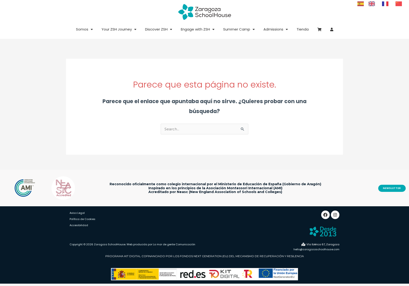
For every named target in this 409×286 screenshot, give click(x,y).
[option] (373, 3)
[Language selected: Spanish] (382, 3)
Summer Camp (236, 29)
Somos (82, 29)
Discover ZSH (156, 29)
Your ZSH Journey (117, 29)
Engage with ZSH (195, 29)
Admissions (273, 29)
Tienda (303, 29)
